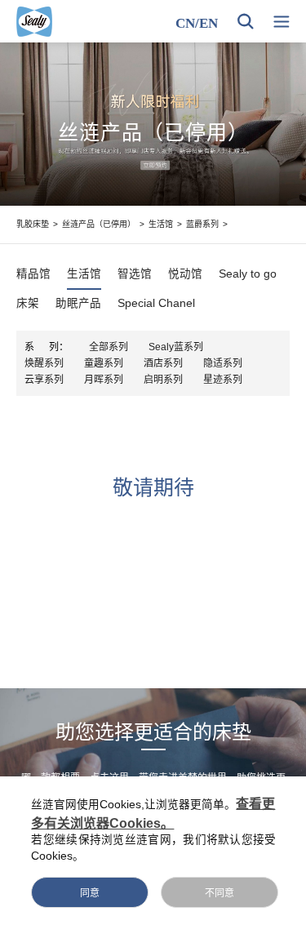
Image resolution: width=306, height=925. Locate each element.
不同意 (219, 893)
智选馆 (135, 274)
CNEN (196, 23)
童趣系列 (103, 363)
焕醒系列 (44, 363)
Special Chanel (156, 303)
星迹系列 (222, 379)
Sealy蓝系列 (176, 347)
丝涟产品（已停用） (98, 224)
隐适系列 (222, 363)
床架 (27, 303)
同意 (90, 893)
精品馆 (33, 274)
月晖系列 (103, 379)
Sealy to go (248, 274)
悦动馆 (185, 274)
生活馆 (161, 224)
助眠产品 (78, 303)
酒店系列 (163, 363)
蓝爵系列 (202, 224)
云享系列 (44, 379)
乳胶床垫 (32, 224)
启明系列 (163, 379)
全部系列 (108, 347)
